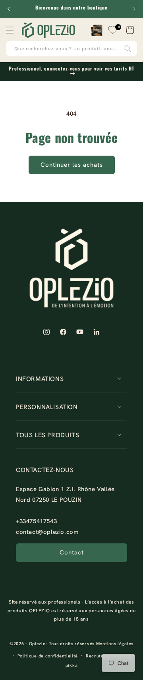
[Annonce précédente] (8, 8)
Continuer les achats (72, 165)
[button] (10, 30)
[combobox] (71, 48)
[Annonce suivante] (134, 8)
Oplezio (37, 643)
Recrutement (100, 656)
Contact (72, 552)
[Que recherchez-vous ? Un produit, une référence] (128, 48)
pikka (72, 665)
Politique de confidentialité (47, 656)
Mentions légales (114, 643)
